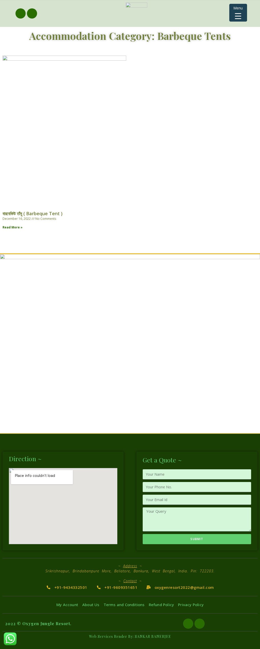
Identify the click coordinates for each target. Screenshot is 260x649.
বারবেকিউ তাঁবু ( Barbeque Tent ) (32, 213)
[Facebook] (20, 13)
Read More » (13, 227)
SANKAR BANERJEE (153, 636)
